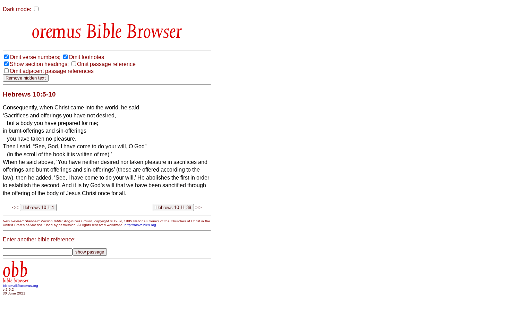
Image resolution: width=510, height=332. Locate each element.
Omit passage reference (106, 64)
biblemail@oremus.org (20, 286)
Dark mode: (17, 9)
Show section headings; (39, 64)
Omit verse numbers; (35, 57)
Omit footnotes (86, 57)
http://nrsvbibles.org (140, 225)
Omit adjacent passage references (52, 71)
